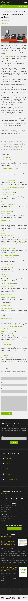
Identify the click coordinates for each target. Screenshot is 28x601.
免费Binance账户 (5, 318)
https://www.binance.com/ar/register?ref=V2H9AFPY (13, 243)
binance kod (4, 157)
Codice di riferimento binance (9, 168)
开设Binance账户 (5, 294)
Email (2, 382)
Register (3, 355)
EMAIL (3, 436)
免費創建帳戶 (4, 220)
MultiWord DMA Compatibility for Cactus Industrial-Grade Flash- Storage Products (9, 569)
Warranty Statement (9, 589)
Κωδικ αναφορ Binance (7, 331)
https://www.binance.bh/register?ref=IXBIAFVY (12, 352)
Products (13, 22)
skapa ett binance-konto (8, 265)
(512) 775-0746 (4, 520)
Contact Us (4, 493)
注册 (2, 201)
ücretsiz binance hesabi (7, 283)
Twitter (8, 463)
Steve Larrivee (4, 23)
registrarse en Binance (7, 274)
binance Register (5, 211)
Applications (8, 22)
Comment (4, 395)
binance (3, 178)
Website (3, 388)
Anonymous (4, 246)
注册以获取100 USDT (6, 305)
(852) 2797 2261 (4, 511)
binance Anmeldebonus (7, 192)
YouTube (9, 474)
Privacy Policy (20, 589)
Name (2, 376)
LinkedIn (20, 149)
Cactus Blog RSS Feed (12, 479)
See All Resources (5, 536)
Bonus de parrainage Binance (9, 255)
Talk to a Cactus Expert (22, 6)
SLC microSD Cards (8, 56)
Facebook (9, 458)
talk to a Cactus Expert (17, 132)
